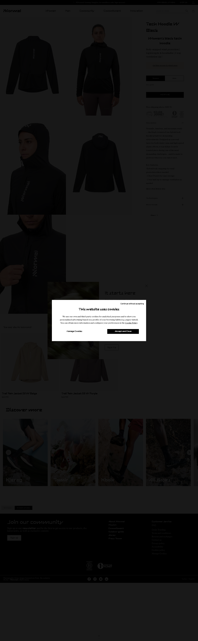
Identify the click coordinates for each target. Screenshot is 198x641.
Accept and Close (123, 331)
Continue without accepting (132, 303)
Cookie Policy (131, 323)
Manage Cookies (74, 331)
